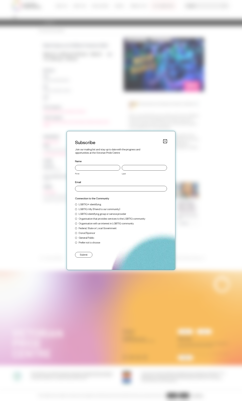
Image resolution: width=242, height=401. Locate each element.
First (77, 173)
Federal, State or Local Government (98, 228)
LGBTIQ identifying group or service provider (102, 213)
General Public (86, 237)
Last (124, 173)
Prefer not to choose (89, 242)
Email (78, 182)
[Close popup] (165, 141)
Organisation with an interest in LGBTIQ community (106, 223)
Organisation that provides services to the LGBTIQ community (112, 218)
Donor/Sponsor (87, 232)
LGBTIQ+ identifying (90, 204)
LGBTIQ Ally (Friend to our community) (99, 209)
